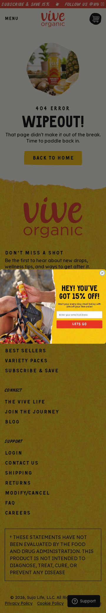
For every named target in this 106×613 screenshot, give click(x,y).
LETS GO (79, 324)
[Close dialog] (102, 272)
